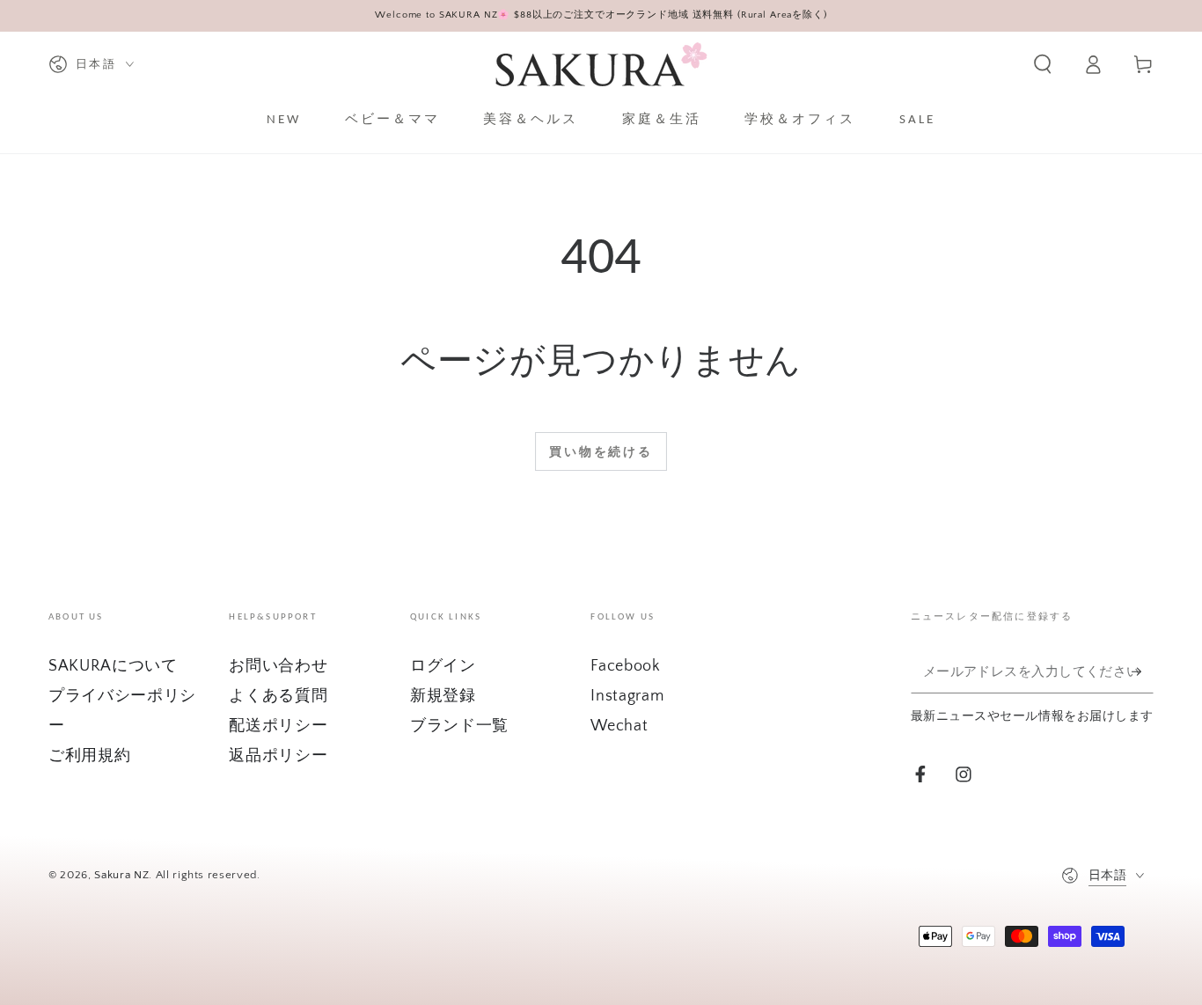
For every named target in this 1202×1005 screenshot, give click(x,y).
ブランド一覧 (459, 726)
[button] (1042, 64)
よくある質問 (278, 696)
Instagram (626, 696)
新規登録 (443, 696)
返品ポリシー (278, 756)
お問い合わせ (278, 666)
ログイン (443, 666)
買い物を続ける (601, 452)
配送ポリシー (278, 726)
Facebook (625, 666)
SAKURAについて (113, 666)
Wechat (619, 726)
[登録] (1143, 671)
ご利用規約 (89, 756)
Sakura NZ (121, 875)
